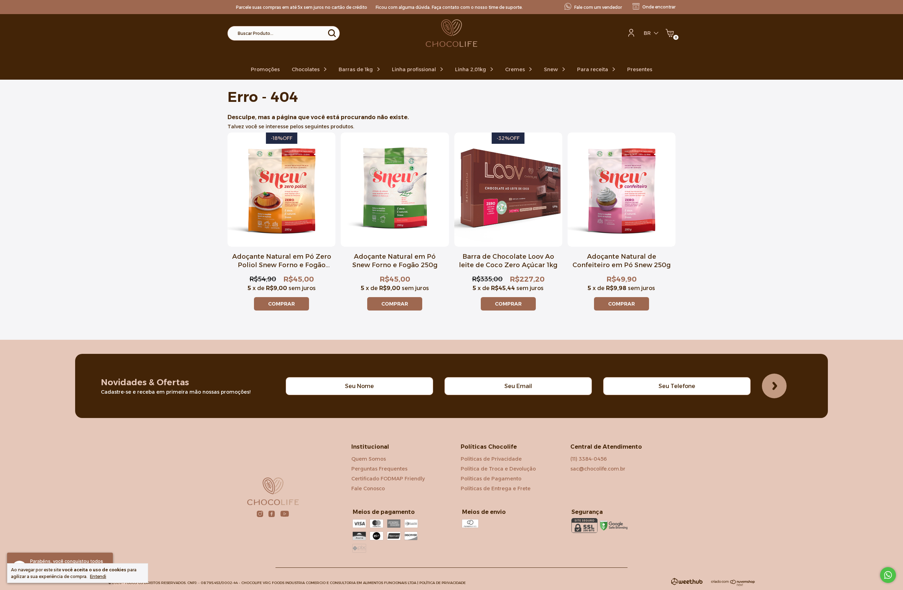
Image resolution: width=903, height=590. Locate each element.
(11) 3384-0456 (588, 459)
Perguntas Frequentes (379, 469)
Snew (551, 69)
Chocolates (306, 69)
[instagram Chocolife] (260, 513)
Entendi (98, 576)
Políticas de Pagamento (491, 478)
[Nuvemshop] (733, 584)
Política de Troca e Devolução (498, 469)
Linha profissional (414, 69)
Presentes (639, 69)
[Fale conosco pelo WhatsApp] (888, 575)
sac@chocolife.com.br (597, 469)
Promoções (265, 69)
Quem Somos (368, 459)
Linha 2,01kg (471, 69)
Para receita (593, 69)
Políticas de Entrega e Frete (496, 488)
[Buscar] (331, 33)
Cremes (515, 69)
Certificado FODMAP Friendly (388, 478)
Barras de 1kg (356, 69)
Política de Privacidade (442, 582)
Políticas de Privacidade (491, 459)
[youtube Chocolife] (284, 513)
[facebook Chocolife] (271, 513)
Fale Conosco (368, 488)
